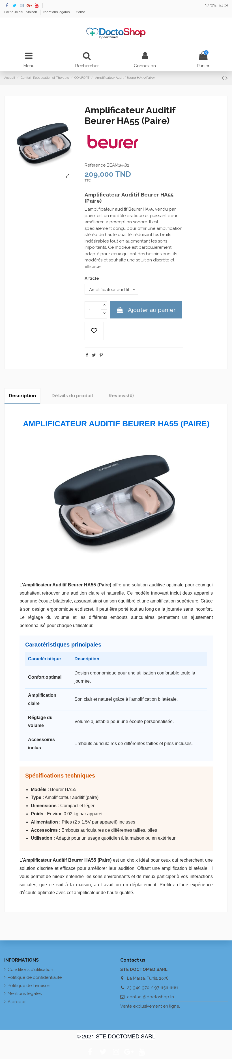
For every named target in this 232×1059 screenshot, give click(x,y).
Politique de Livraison (21, 12)
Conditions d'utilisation (30, 969)
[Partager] (87, 355)
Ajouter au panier (152, 309)
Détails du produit (72, 395)
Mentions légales (56, 12)
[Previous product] (223, 78)
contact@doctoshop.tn (150, 996)
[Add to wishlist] (94, 331)
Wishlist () (218, 5)
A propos (17, 1001)
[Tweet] (94, 355)
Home (80, 12)
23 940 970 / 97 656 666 (152, 987)
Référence (95, 165)
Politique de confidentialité (35, 977)
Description (22, 395)
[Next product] (226, 78)
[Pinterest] (101, 355)
